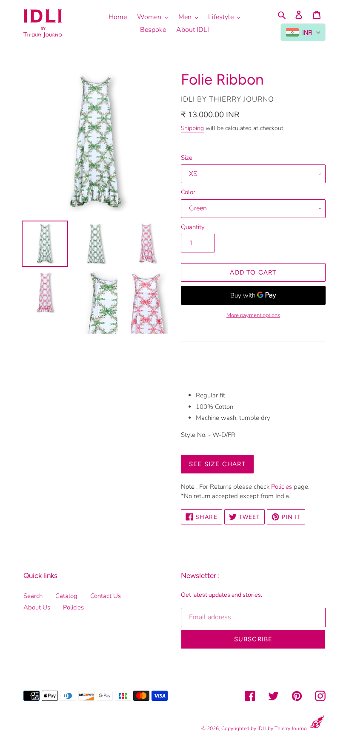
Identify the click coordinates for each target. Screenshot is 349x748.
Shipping (192, 128)
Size (186, 157)
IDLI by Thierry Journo (282, 728)
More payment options (253, 315)
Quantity (193, 227)
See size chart (217, 464)
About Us (36, 607)
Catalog (66, 596)
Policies (281, 486)
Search (33, 596)
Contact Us (105, 596)
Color (188, 192)
